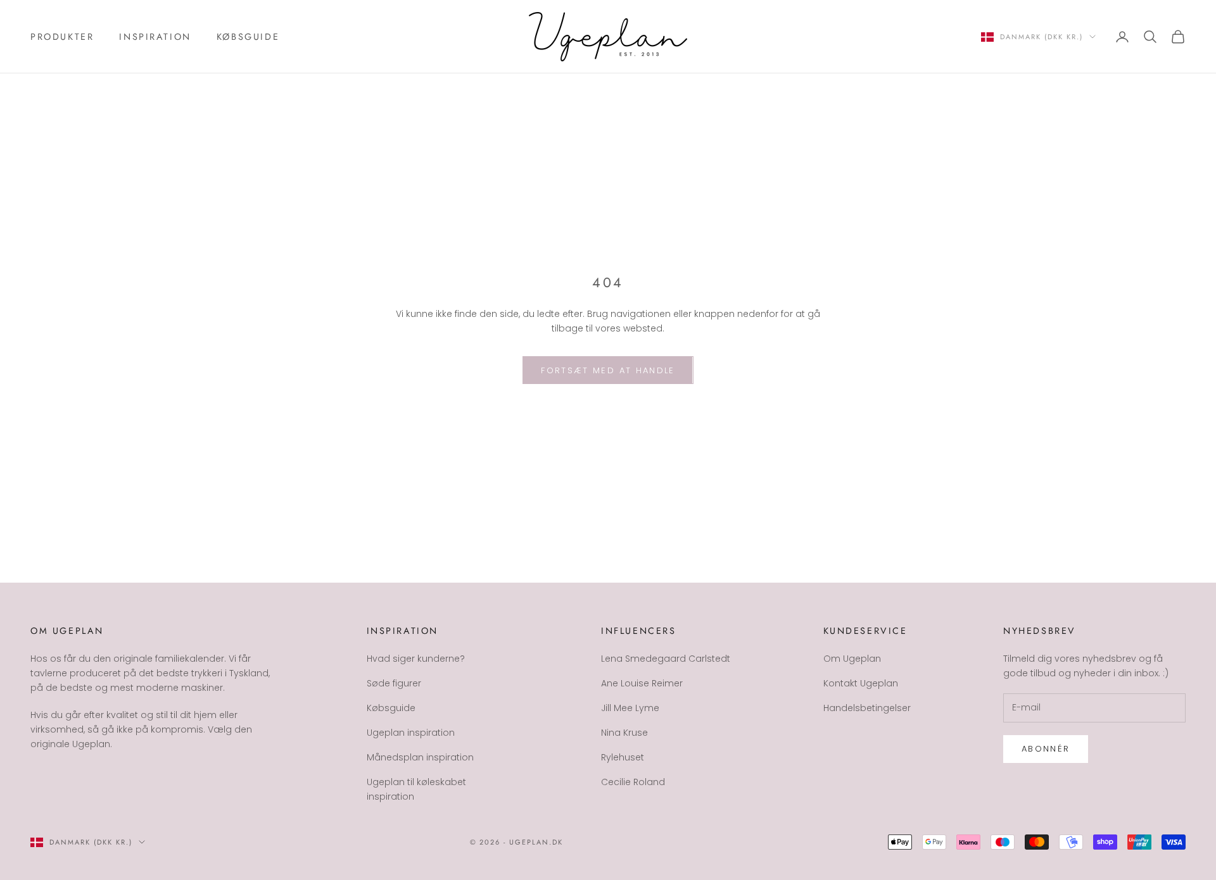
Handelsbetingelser (867, 708)
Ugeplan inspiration (411, 732)
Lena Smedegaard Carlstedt (665, 658)
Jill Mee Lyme (630, 708)
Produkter (62, 36)
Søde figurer (394, 683)
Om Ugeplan (852, 658)
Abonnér (1046, 749)
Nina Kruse (624, 732)
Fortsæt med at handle (607, 370)
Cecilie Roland (633, 782)
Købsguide (248, 36)
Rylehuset (622, 757)
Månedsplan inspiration (420, 757)
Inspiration (155, 36)
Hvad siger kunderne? (416, 658)
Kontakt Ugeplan (860, 683)
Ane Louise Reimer (642, 683)
